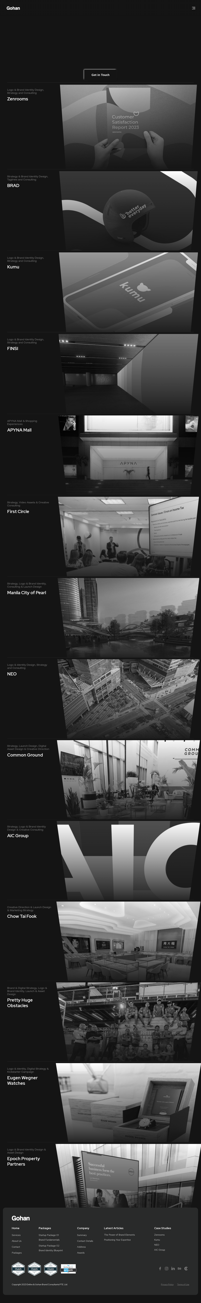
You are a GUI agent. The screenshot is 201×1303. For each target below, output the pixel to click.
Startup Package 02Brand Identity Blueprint (51, 1248)
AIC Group (159, 1249)
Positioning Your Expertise (117, 1239)
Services (16, 1235)
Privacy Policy (167, 1284)
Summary (82, 1235)
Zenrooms (159, 1234)
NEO (156, 1244)
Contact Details (85, 1241)
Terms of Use (183, 1284)
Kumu (157, 1239)
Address (81, 1246)
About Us (16, 1241)
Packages (17, 1252)
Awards (81, 1252)
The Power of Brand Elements (119, 1234)
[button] (193, 8)
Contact (16, 1246)
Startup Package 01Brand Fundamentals (49, 1237)
